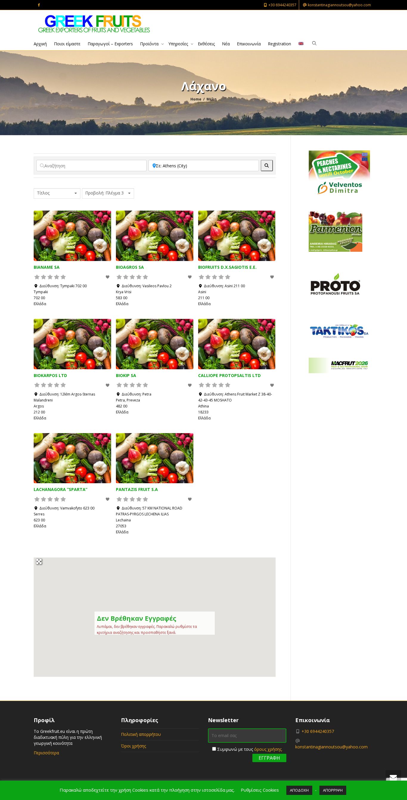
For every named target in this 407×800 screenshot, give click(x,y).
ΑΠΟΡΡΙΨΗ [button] (333, 790)
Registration (279, 44)
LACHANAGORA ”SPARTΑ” (60, 489)
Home (195, 99)
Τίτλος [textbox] (43, 193)
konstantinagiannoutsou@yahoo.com (339, 4)
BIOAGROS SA (130, 267)
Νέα (226, 44)
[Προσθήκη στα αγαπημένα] (108, 276)
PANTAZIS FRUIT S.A (137, 489)
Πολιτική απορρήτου (141, 734)
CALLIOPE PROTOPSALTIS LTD (229, 375)
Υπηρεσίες (178, 44)
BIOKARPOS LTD (50, 375)
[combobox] (57, 193)
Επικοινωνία (249, 44)
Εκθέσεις (206, 44)
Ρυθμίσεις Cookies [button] (260, 790)
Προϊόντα (150, 44)
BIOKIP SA (126, 375)
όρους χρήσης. (268, 749)
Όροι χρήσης (133, 746)
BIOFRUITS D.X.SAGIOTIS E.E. (227, 267)
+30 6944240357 (282, 4)
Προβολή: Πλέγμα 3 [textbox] (104, 193)
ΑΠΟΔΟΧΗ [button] (299, 790)
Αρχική (40, 44)
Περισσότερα (46, 753)
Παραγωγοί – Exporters (110, 44)
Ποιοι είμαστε (67, 44)
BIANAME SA (47, 267)
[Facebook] (39, 5)
